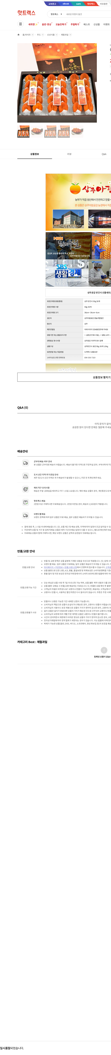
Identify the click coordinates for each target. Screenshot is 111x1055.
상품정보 (34, 154)
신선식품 (50, 34)
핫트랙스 (54, 14)
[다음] (98, 84)
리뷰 (69, 154)
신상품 (97, 24)
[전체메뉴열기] (20, 24)
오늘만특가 (61, 24)
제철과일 (64, 34)
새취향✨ (33, 24)
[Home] (18, 35)
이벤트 (106, 24)
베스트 (87, 24)
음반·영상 (46, 24)
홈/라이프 (27, 34)
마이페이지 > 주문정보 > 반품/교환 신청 (60, 567)
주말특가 (75, 24)
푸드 (39, 34)
